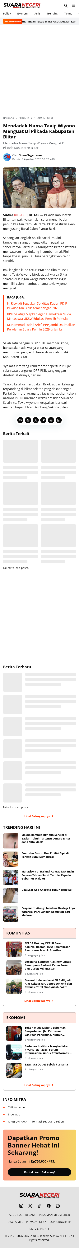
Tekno (68, 13)
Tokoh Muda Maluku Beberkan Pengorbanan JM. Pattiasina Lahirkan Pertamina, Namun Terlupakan (45, 1031)
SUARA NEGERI (33, 1236)
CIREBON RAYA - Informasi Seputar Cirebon (36, 1121)
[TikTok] (39, 1206)
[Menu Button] (73, 6)
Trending (52, 13)
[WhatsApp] (59, 420)
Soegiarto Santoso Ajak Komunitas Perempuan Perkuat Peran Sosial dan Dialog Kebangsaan (48, 965)
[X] (36, 420)
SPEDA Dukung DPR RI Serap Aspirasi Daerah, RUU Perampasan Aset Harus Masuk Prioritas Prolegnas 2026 (47, 947)
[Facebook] (28, 420)
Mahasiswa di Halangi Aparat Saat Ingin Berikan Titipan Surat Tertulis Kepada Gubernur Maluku (47, 875)
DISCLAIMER (15, 1222)
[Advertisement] (39, 70)
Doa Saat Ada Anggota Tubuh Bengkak (46, 890)
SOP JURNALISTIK (61, 1222)
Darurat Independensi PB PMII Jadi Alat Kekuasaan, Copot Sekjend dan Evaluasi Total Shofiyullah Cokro (48, 984)
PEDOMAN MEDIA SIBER (54, 1215)
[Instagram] (21, 1206)
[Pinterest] (51, 420)
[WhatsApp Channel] (58, 1206)
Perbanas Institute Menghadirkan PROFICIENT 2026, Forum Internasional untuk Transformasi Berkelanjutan (47, 1050)
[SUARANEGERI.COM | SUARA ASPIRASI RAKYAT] (22, 6)
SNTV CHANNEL (39, 1229)
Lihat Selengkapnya (37, 816)
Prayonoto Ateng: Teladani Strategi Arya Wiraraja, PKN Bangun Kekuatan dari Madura (48, 911)
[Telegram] (43, 420)
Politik (7, 13)
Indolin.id (14, 1114)
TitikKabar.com (17, 1107)
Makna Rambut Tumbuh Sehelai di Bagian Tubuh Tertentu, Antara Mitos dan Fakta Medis (46, 838)
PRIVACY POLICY (36, 1222)
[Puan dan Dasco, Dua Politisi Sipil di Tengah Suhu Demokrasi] (10, 859)
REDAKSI (30, 1215)
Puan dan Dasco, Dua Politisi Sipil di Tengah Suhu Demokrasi (45, 855)
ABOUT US (15, 1215)
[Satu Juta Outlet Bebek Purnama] (14, 1070)
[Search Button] (66, 6)
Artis (37, 13)
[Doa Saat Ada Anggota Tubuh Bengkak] (10, 895)
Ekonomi (22, 13)
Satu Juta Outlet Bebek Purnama (46, 1064)
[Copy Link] (20, 420)
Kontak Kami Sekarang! (39, 1172)
